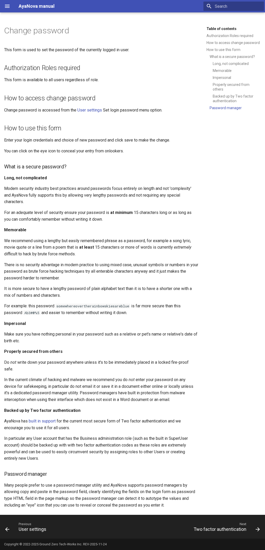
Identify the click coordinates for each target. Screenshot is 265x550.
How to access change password (233, 43)
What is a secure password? (232, 57)
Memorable (222, 71)
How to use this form (223, 50)
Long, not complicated (231, 64)
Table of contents (222, 29)
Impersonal (222, 78)
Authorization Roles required (230, 36)
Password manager (226, 108)
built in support (42, 421)
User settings (89, 110)
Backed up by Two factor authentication (233, 98)
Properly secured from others (231, 87)
